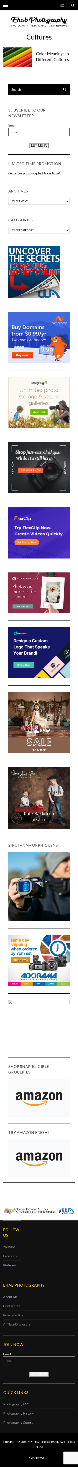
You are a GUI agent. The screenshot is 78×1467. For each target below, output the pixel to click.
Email (12, 125)
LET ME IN (39, 145)
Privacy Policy (13, 1315)
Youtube (9, 1247)
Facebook (10, 1256)
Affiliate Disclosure (16, 1324)
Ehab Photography (46, 1441)
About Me (10, 1297)
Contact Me (11, 1306)
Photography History (18, 1413)
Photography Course (18, 1422)
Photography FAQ (16, 1404)
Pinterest (9, 1265)
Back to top (37, 1458)
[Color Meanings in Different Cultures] (17, 57)
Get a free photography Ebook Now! (34, 173)
